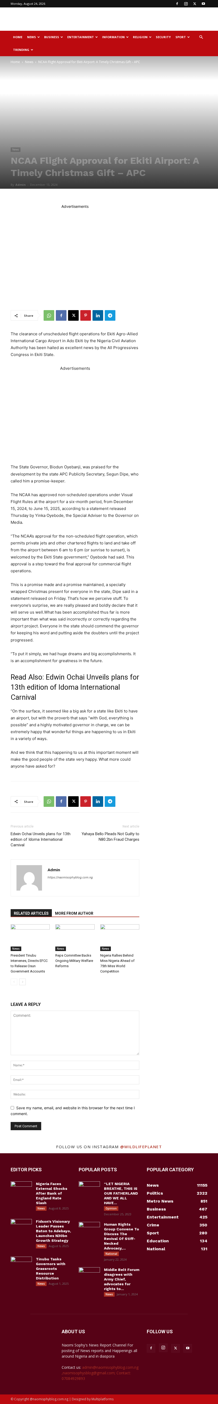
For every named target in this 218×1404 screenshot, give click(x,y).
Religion (140, 37)
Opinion (111, 1208)
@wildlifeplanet (141, 1146)
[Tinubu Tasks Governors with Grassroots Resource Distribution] (21, 1264)
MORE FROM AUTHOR (74, 913)
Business (51, 37)
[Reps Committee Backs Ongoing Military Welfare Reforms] (74, 937)
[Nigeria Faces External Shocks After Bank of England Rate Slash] (21, 1188)
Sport (180, 37)
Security (163, 37)
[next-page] (22, 982)
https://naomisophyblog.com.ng (70, 877)
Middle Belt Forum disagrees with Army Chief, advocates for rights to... (121, 1279)
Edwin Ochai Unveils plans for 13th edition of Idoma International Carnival (75, 687)
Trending (21, 50)
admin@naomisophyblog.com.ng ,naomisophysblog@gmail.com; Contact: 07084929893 (100, 1373)
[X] (195, 3)
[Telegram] (110, 315)
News (31, 37)
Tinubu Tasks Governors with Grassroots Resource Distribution (50, 1268)
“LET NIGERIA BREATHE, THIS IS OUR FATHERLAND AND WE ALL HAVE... (121, 1193)
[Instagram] (186, 3)
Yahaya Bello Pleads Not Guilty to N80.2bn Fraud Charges (110, 836)
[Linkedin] (98, 315)
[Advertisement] (145, 19)
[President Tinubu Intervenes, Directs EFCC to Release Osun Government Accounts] (30, 937)
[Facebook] (177, 3)
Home (17, 37)
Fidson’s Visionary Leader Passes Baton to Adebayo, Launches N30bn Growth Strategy (53, 1231)
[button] (201, 37)
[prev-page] (14, 982)
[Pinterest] (85, 315)
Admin (20, 185)
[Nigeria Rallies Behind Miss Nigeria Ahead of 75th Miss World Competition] (119, 937)
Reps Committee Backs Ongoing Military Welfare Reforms (74, 960)
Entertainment (80, 37)
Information (113, 37)
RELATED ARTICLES (31, 913)
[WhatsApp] (49, 315)
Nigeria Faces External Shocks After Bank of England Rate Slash (51, 1193)
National (111, 1254)
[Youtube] (203, 3)
